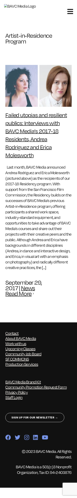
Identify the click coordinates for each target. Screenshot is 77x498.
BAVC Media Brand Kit (23, 381)
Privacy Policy (16, 392)
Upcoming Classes (20, 348)
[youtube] (45, 437)
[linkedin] (35, 437)
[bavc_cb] (22, 6)
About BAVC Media (20, 338)
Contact (11, 333)
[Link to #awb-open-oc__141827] (70, 11)
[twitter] (17, 437)
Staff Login (13, 397)
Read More (18, 293)
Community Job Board (23, 353)
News (28, 288)
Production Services (21, 364)
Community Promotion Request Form (36, 387)
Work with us (15, 343)
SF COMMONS (17, 359)
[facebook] (8, 437)
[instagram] (26, 437)
